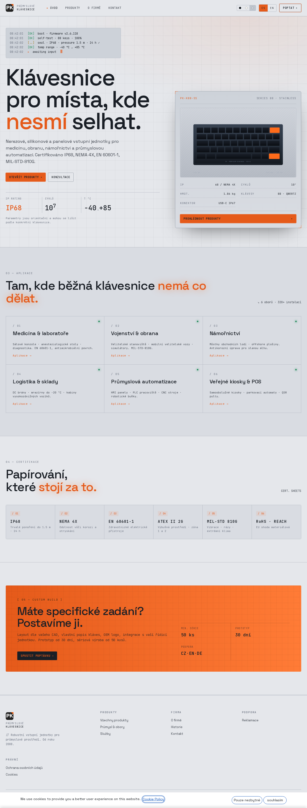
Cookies (12, 774)
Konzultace (61, 177)
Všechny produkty (114, 720)
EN (272, 8)
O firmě (94, 8)
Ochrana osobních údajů (24, 768)
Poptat (288, 8)
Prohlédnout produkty (201, 219)
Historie (177, 727)
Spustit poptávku (35, 656)
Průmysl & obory (112, 727)
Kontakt (114, 8)
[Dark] (240, 8)
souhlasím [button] (275, 800)
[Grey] (252, 8)
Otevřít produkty (24, 177)
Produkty (72, 8)
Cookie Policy (153, 799)
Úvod (54, 8)
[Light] (246, 8)
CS (263, 8)
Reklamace (250, 720)
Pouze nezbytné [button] (247, 800)
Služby (105, 734)
